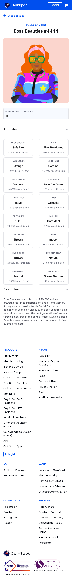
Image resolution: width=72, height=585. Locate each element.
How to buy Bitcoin (51, 481)
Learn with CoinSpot (52, 470)
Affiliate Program (14, 470)
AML (41, 392)
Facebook (10, 507)
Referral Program (14, 476)
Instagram (10, 518)
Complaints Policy (50, 523)
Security (44, 356)
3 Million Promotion (51, 398)
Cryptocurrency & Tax (53, 492)
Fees (42, 376)
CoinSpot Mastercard (17, 389)
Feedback (45, 543)
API (5, 441)
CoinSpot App (12, 446)
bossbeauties (36, 24)
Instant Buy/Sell (13, 367)
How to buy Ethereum (53, 486)
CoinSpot (19, 5)
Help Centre (47, 507)
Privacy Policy (48, 387)
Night (11, 454)
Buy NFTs (9, 394)
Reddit (8, 523)
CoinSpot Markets (15, 378)
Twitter (8, 512)
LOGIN (55, 5)
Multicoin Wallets (14, 418)
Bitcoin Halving (48, 476)
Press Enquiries (49, 371)
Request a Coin (49, 538)
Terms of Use (47, 381)
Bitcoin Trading (13, 362)
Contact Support (50, 512)
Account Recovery (51, 518)
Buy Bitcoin (10, 356)
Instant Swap (12, 372)
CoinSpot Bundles (15, 383)
